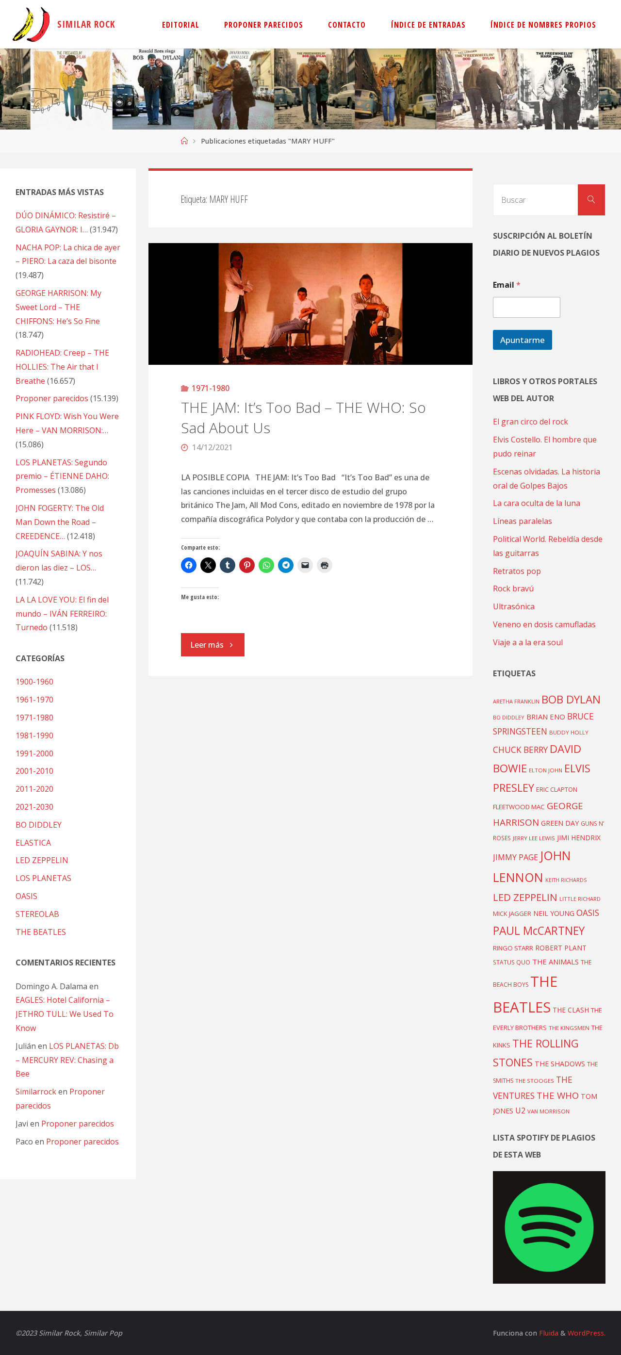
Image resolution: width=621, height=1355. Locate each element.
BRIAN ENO (545, 716)
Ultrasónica (514, 606)
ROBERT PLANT (561, 947)
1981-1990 (34, 735)
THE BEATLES (41, 932)
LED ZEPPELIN (42, 860)
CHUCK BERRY (520, 749)
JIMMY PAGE (515, 857)
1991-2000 (34, 753)
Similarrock (36, 1091)
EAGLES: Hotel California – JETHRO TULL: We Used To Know (65, 1014)
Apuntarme (522, 339)
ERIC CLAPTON (556, 789)
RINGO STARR (513, 948)
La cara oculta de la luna (536, 503)
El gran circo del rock (530, 421)
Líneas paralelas (522, 521)
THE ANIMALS (555, 961)
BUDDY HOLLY (568, 732)
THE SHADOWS (560, 1063)
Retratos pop (517, 571)
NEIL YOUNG (553, 913)
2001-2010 (34, 771)
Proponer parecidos (77, 1123)
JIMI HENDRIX (579, 837)
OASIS (26, 896)
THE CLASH (571, 1009)
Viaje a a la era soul (528, 642)
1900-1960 (34, 681)
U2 (520, 1110)
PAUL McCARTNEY (539, 930)
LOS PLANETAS (43, 878)
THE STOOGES (534, 1080)
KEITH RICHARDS (566, 880)
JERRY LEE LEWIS (534, 838)
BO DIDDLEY (39, 824)
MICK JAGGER (512, 913)
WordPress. (586, 1333)
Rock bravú (513, 588)
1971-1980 (210, 388)
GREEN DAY (560, 823)
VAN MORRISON (548, 1111)
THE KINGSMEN (569, 1027)
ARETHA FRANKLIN (516, 701)
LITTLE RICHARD (580, 898)
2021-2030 (34, 806)
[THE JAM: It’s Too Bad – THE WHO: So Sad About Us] (310, 304)
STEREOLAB (37, 914)
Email (507, 285)
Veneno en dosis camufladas (544, 624)
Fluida (547, 1333)
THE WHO (558, 1095)
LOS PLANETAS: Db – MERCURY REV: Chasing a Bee (67, 1060)
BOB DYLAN (571, 699)
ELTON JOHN (545, 770)
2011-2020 (34, 789)
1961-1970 (34, 699)
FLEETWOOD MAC (519, 806)
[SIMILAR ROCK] (31, 24)
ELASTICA (33, 842)
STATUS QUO (511, 962)
